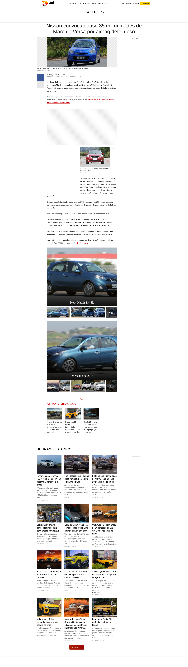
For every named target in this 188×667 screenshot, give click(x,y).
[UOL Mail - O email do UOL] (129, 3)
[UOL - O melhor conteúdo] (48, 3)
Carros (94, 12)
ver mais (75, 647)
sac (123, 3)
